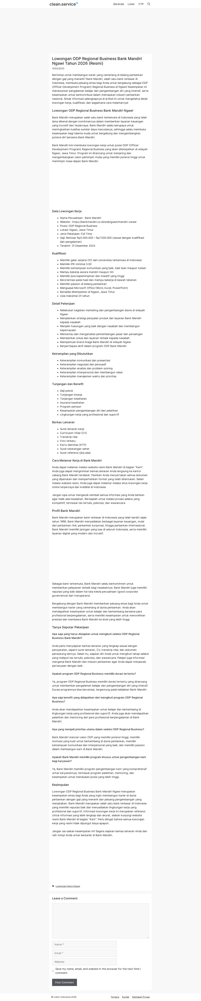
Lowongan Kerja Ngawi (68, 886)
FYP (141, 4)
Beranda (118, 4)
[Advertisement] (100, 31)
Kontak (125, 997)
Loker (131, 4)
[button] (149, 4)
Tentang (115, 997)
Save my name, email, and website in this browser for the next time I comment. (98, 970)
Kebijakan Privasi (141, 997)
